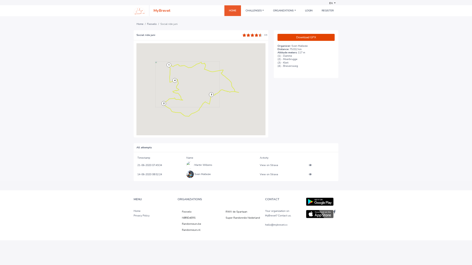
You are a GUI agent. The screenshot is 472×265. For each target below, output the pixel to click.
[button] (168, 65)
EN (331, 3)
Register (328, 10)
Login (309, 10)
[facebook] (335, 211)
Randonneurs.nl (191, 230)
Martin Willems (203, 165)
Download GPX (306, 37)
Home (232, 10)
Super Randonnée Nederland (243, 218)
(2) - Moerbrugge (287, 59)
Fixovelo (152, 24)
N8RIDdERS (189, 218)
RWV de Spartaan (236, 211)
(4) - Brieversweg (287, 66)
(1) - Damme (284, 56)
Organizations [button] (283, 10)
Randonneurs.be (191, 224)
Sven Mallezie (203, 174)
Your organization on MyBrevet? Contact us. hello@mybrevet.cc (278, 218)
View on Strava (269, 165)
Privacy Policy (142, 215)
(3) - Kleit (282, 62)
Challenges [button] (254, 10)
